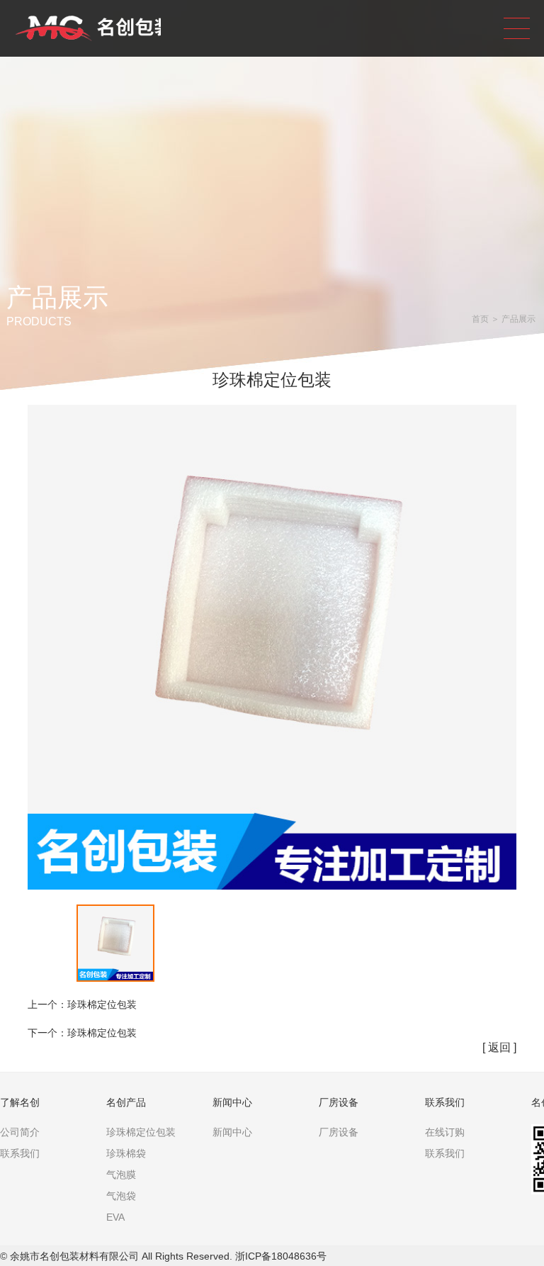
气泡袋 (121, 1195)
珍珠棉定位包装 (102, 1004)
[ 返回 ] (499, 1047)
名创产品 (126, 1102)
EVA (115, 1217)
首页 (480, 319)
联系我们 (20, 1153)
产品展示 (519, 319)
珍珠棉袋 (126, 1153)
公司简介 (20, 1132)
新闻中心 (232, 1102)
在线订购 (445, 1132)
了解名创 (20, 1102)
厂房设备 (338, 1102)
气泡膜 (121, 1174)
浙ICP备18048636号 (281, 1256)
